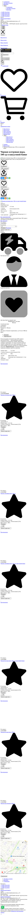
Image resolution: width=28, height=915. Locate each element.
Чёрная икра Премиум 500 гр (8, 803)
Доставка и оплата (7, 3)
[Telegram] (7, 178)
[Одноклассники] (5, 178)
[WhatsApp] (9, 178)
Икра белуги (6, 128)
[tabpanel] (14, 343)
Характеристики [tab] (7, 336)
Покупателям (4, 876)
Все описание (4, 220)
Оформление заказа (5, 126)
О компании (6, 1)
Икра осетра (6, 130)
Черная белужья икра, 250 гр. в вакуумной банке (12, 660)
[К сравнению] (3, 429)
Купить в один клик (5, 229)
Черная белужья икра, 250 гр (8, 732)
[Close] (1, 903)
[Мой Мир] (3, 178)
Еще (5, 5)
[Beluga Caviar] (4, 25)
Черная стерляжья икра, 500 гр (8, 493)
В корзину (3, 179)
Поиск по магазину (5, 58)
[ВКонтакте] (1, 178)
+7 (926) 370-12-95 (5, 13)
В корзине (8, 227)
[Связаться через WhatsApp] (2, 907)
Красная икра (6, 134)
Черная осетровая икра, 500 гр (8, 395)
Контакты (5, 4)
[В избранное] (1, 429)
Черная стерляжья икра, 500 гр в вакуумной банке (13, 563)
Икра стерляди (7, 131)
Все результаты (4, 54)
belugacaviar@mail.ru (6, 18)
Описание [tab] (6, 334)
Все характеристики (5, 217)
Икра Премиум (7, 132)
